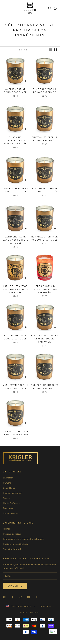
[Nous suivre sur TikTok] (20, 597)
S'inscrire (15, 586)
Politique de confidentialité (15, 544)
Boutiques (8, 508)
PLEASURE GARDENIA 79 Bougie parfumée (15, 433)
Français (45, 606)
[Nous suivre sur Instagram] (4, 597)
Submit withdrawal (12, 549)
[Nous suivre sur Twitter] (36, 597)
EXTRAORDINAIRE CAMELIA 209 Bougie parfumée (15, 240)
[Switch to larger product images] (50, 50)
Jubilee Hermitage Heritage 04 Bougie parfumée (15, 289)
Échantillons (9, 488)
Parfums (7, 483)
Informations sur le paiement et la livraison (23, 539)
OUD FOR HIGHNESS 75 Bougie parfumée (44, 386)
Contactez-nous (10, 513)
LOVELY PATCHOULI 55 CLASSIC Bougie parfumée (44, 339)
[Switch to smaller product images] (55, 50)
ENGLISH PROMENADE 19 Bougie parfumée (45, 190)
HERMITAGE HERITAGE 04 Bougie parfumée (44, 238)
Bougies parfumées (12, 493)
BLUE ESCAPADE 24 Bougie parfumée (44, 90)
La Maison (8, 477)
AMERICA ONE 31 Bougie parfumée (15, 90)
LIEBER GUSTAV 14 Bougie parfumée (15, 337)
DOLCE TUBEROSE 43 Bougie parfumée (15, 190)
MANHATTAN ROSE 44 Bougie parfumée (15, 386)
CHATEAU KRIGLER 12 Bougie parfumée (45, 138)
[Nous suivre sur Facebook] (12, 597)
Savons (6, 498)
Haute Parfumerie (11, 503)
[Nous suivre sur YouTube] (28, 597)
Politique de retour (12, 534)
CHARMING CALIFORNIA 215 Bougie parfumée (15, 140)
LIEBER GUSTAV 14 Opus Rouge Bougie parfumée (45, 289)
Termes (6, 529)
